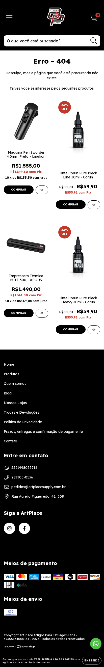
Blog (8, 393)
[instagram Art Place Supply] (9, 528)
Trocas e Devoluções (21, 412)
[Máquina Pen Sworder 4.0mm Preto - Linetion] (42, 189)
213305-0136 (22, 477)
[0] (93, 19)
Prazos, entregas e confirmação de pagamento (43, 431)
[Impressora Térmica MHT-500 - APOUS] (42, 313)
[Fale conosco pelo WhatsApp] (95, 643)
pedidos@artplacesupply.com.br (38, 487)
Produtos (11, 374)
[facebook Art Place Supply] (24, 528)
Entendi (91, 660)
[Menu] (9, 17)
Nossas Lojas (15, 403)
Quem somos (15, 383)
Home (9, 364)
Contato (10, 441)
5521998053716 (24, 467)
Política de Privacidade (23, 422)
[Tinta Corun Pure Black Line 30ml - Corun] (94, 204)
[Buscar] (94, 41)
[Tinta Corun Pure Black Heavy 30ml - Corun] (94, 329)
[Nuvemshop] (19, 647)
